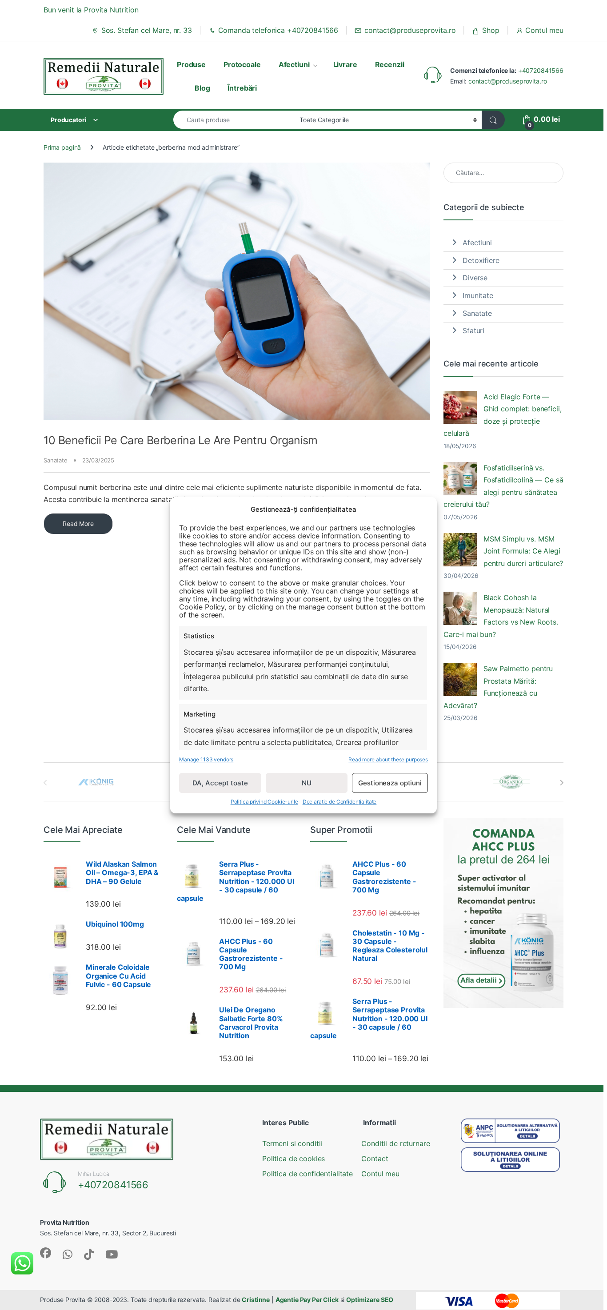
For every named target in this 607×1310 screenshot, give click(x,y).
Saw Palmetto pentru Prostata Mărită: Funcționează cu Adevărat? (498, 686)
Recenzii (389, 64)
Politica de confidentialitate (307, 1173)
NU (306, 782)
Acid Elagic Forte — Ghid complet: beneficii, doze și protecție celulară (502, 415)
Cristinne (256, 1299)
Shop (490, 30)
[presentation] (561, 783)
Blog (202, 88)
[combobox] (234, 120)
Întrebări (242, 88)
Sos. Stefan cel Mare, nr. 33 (146, 30)
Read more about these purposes (388, 759)
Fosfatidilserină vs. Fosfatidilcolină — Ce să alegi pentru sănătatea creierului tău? (503, 486)
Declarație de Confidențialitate (340, 801)
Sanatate (56, 460)
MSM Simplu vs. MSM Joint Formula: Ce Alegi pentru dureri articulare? (523, 551)
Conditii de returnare (395, 1143)
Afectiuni (294, 64)
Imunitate (478, 295)
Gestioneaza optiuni (389, 782)
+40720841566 (540, 70)
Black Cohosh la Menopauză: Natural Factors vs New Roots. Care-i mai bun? (500, 615)
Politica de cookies (293, 1158)
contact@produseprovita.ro (409, 30)
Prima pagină (62, 147)
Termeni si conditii (292, 1143)
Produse (191, 64)
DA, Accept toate (220, 782)
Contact (374, 1158)
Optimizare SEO (369, 1299)
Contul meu (544, 30)
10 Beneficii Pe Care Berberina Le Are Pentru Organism (181, 440)
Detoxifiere (481, 260)
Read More (78, 523)
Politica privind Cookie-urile (264, 801)
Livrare (345, 64)
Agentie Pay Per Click (307, 1299)
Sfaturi (473, 330)
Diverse (475, 277)
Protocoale (242, 64)
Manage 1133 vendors (206, 759)
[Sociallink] (45, 1252)
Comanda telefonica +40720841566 (278, 30)
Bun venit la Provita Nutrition (91, 9)
